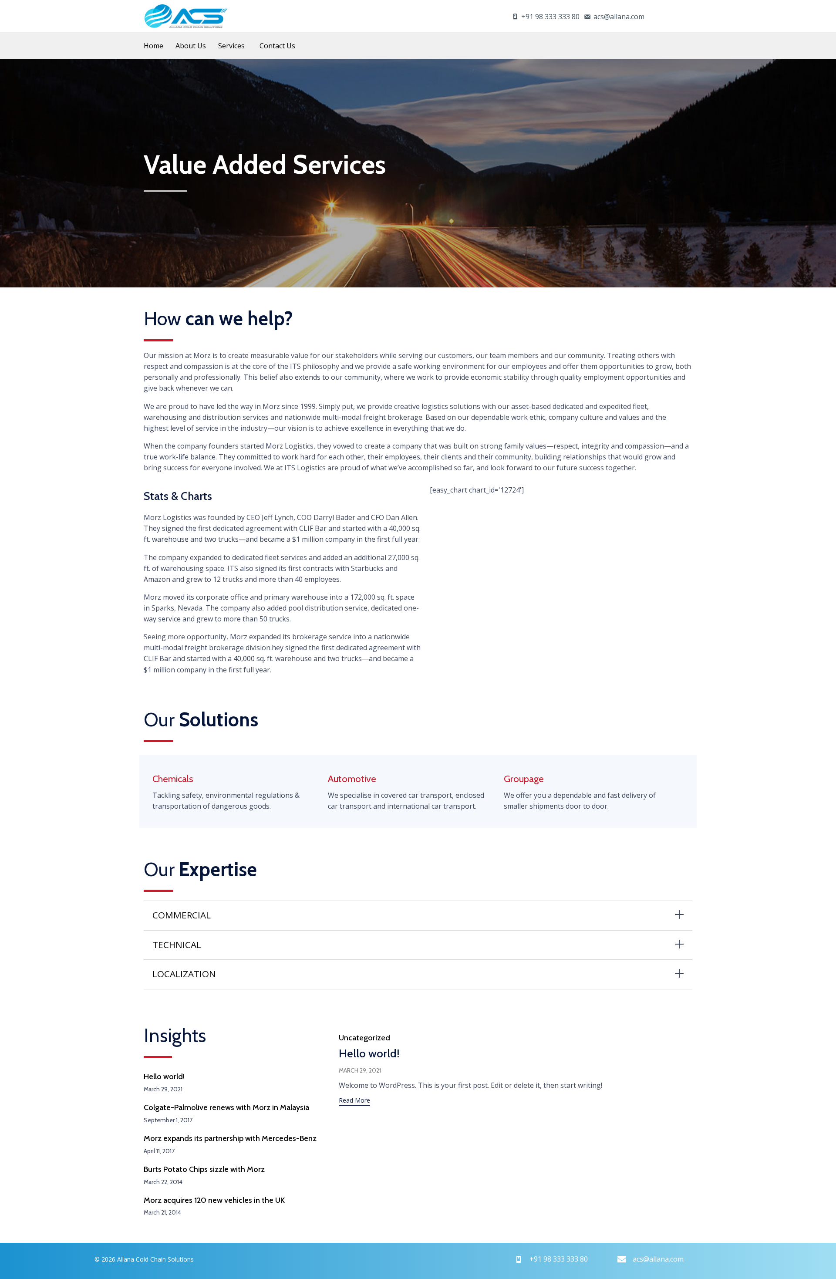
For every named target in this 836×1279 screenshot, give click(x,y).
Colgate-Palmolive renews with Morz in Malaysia (226, 1107)
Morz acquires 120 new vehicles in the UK (214, 1200)
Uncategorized (364, 1038)
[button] (354, 1101)
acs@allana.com (618, 16)
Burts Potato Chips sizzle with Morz (204, 1169)
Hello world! (164, 1076)
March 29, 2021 (360, 1070)
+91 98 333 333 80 (550, 16)
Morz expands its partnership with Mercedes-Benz (230, 1138)
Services (231, 46)
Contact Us (277, 46)
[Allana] (186, 16)
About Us (190, 46)
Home (153, 46)
